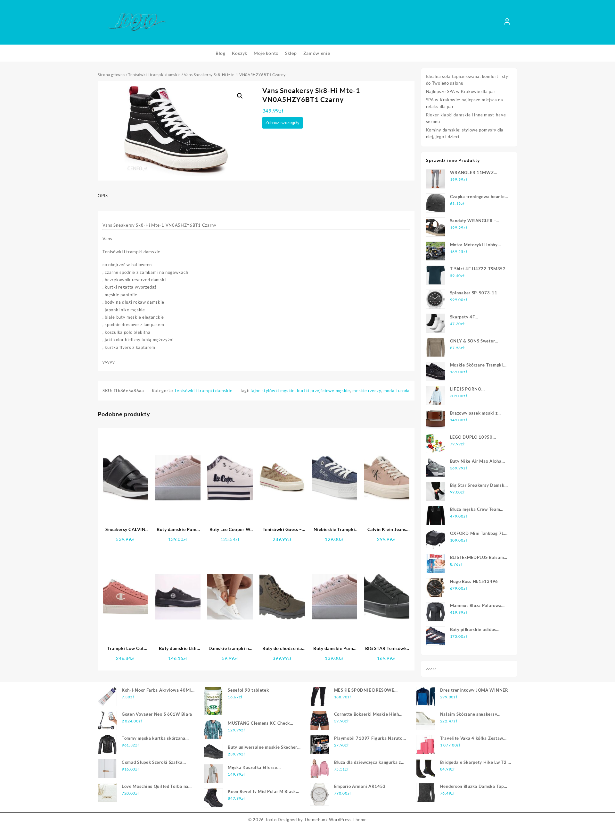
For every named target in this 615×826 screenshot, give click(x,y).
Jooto (271, 819)
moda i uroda (396, 390)
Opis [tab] (103, 195)
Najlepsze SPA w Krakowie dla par (461, 91)
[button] (240, 96)
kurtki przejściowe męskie (323, 390)
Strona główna (111, 74)
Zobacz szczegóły (282, 122)
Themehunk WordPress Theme (335, 819)
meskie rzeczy (366, 390)
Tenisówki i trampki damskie (154, 74)
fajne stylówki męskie (272, 390)
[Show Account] (507, 22)
